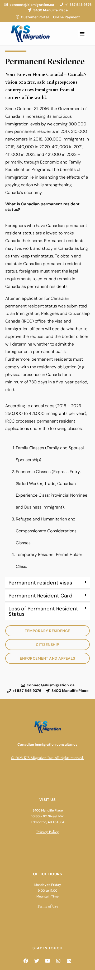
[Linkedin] (69, 961)
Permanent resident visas (40, 582)
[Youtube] (47, 961)
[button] (82, 34)
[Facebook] (26, 961)
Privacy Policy (47, 832)
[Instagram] (58, 961)
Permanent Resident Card (40, 595)
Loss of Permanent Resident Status (43, 611)
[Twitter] (36, 961)
